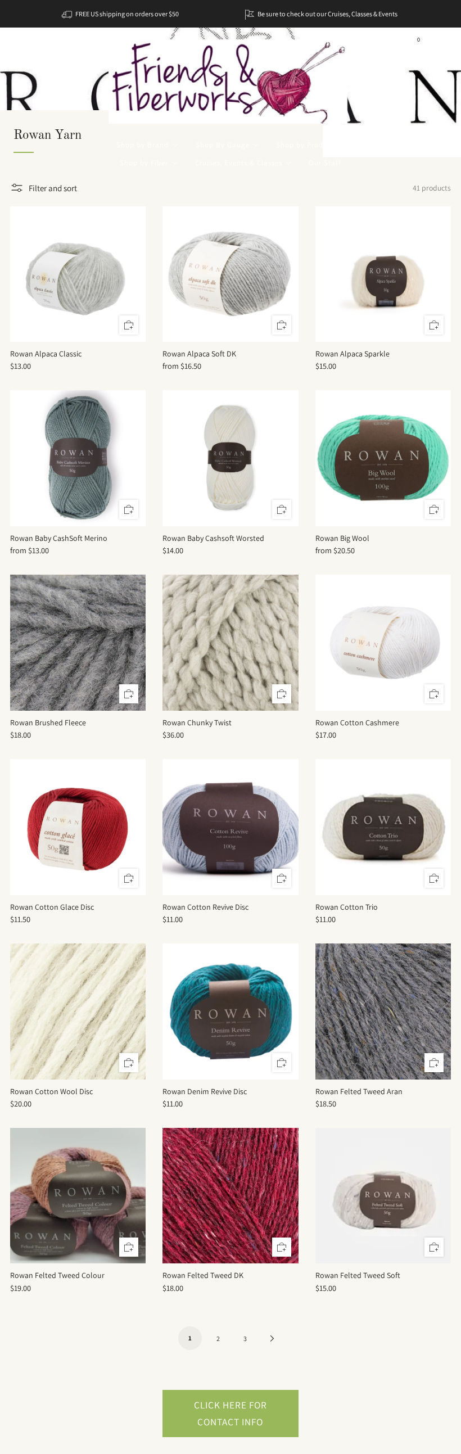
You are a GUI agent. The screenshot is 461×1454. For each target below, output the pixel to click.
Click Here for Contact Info (230, 1413)
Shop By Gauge (223, 145)
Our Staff (325, 163)
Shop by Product (305, 145)
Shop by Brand (142, 145)
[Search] (438, 43)
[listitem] (121, 14)
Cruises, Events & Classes (238, 163)
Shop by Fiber (144, 163)
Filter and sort (53, 188)
